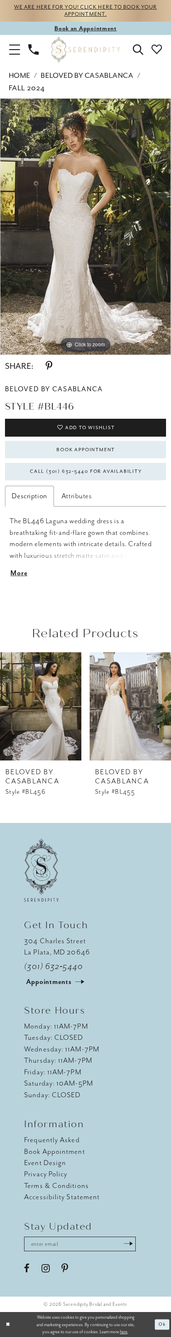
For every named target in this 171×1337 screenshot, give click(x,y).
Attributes (76, 495)
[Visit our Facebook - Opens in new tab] (26, 1268)
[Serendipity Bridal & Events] (85, 50)
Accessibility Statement (62, 1196)
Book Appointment (85, 450)
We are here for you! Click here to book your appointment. (85, 10)
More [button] (18, 573)
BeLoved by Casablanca (87, 75)
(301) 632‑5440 (53, 966)
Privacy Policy (45, 1173)
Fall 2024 (27, 87)
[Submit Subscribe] (128, 1244)
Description (29, 495)
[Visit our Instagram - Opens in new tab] (46, 1268)
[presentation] (40, 706)
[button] (14, 50)
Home (19, 75)
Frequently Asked (51, 1139)
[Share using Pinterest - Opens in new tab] (49, 366)
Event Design (45, 1162)
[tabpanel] (85, 227)
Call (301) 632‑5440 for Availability (86, 471)
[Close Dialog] (8, 1324)
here (123, 1332)
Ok (162, 1324)
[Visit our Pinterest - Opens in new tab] (64, 1268)
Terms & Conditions (56, 1185)
